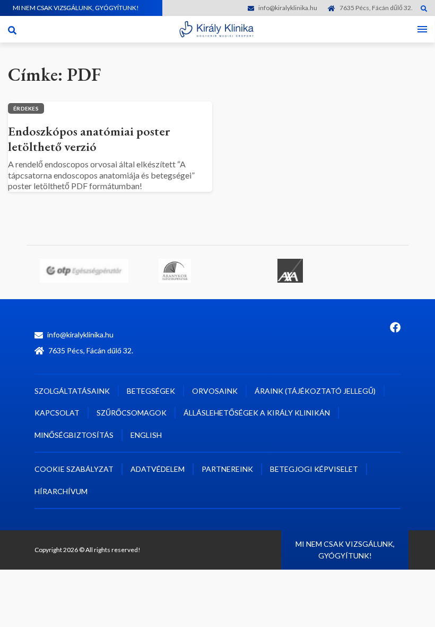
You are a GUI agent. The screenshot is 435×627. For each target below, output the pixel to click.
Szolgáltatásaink (72, 390)
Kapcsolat (57, 412)
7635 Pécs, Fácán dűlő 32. (376, 8)
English (146, 434)
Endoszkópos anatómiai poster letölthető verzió (89, 139)
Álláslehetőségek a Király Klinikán (257, 412)
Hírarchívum (61, 491)
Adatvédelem (157, 468)
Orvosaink (215, 390)
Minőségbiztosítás (74, 434)
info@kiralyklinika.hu (287, 8)
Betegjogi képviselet (314, 468)
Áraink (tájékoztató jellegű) (315, 390)
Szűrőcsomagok (132, 412)
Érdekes (26, 108)
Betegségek (151, 390)
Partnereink (227, 468)
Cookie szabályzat (74, 468)
